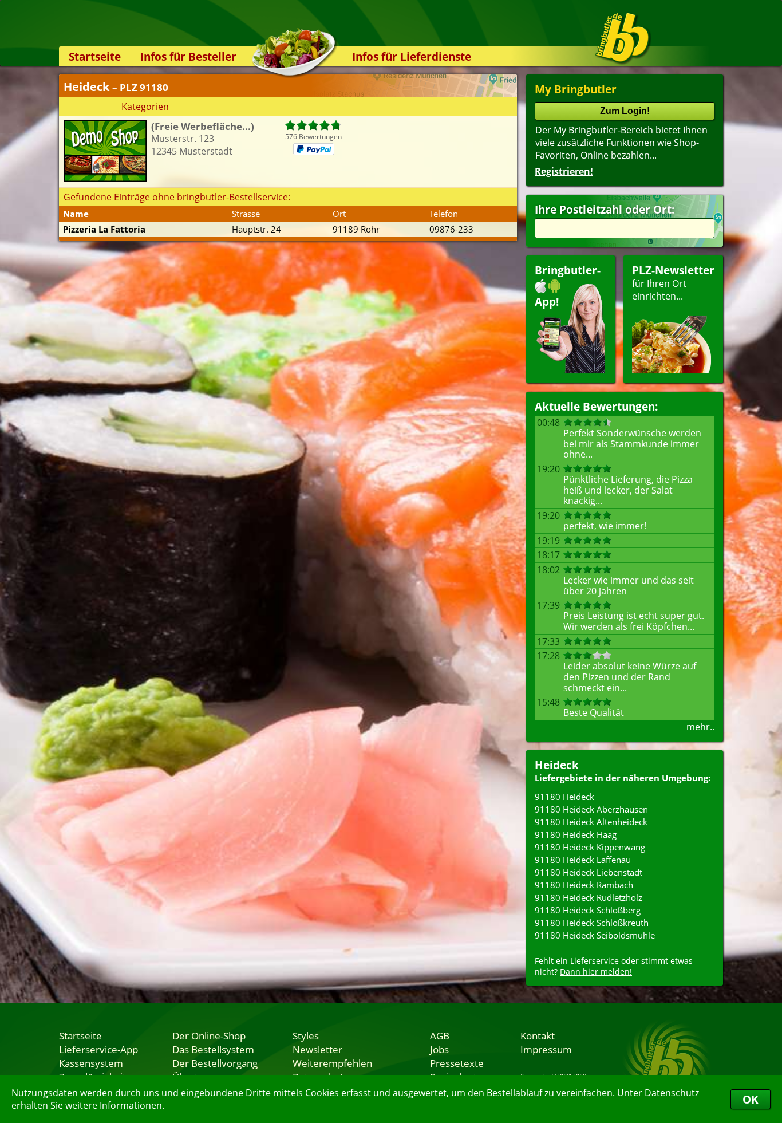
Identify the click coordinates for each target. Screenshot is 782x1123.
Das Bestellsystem (213, 1049)
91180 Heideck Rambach (584, 884)
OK (750, 1099)
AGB (439, 1035)
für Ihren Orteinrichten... (673, 282)
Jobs (439, 1049)
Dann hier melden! (596, 971)
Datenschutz (672, 1092)
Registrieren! (564, 171)
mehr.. (700, 726)
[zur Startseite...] (622, 37)
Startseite (95, 56)
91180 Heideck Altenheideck (591, 822)
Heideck (557, 765)
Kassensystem (91, 1063)
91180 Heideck (564, 796)
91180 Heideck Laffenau (583, 859)
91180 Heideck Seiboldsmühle (595, 935)
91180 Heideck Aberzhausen (591, 809)
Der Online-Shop (209, 1035)
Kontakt (537, 1035)
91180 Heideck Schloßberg (588, 910)
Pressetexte (457, 1063)
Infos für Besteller (188, 56)
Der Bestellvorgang (215, 1063)
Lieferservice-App (98, 1049)
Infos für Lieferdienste (411, 56)
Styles (306, 1035)
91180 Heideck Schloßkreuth (592, 922)
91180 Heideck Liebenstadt (588, 872)
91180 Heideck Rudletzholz (588, 897)
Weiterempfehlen (332, 1063)
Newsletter (317, 1049)
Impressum (546, 1049)
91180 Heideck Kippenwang (590, 847)
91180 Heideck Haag (576, 834)
